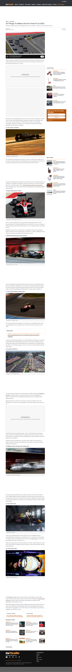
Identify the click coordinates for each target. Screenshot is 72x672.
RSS (37, 658)
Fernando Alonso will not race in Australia (33, 185)
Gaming (39, 4)
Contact (37, 655)
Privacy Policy (50, 120)
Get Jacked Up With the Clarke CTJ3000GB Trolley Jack (59, 80)
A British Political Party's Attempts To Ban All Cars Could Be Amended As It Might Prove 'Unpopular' (35, 616)
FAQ (37, 656)
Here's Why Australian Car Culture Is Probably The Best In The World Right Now (15, 616)
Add (42, 56)
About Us (38, 654)
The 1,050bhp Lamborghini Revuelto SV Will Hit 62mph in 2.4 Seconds (59, 162)
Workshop (61, 4)
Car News (11, 21)
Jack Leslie (8, 28)
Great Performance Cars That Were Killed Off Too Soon (59, 102)
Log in (64, 1)
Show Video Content (25, 74)
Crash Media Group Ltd (12, 660)
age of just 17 (34, 538)
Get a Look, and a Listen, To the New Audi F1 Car (32, 632)
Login (37, 660)
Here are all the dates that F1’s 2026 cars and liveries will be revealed (31, 640)
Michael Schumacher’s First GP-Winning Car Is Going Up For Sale (12, 640)
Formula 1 (8, 630)
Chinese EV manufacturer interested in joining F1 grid (11, 632)
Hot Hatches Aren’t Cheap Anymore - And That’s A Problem (58, 95)
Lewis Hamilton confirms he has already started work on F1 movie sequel (32, 624)
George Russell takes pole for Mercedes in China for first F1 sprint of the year (12, 624)
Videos (34, 4)
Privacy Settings (39, 659)
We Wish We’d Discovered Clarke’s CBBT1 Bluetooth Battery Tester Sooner (58, 177)
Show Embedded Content (25, 417)
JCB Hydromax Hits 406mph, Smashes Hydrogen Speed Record (59, 192)
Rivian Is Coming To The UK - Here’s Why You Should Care (59, 87)
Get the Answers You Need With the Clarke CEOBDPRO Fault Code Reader (59, 73)
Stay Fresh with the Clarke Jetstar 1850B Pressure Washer (58, 170)
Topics (55, 4)
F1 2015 (10, 597)
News (16, 4)
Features (28, 4)
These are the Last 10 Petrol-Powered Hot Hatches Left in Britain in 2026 (59, 185)
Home (7, 21)
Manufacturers (47, 4)
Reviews (21, 4)
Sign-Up (37, 661)
